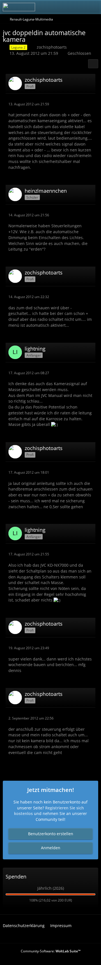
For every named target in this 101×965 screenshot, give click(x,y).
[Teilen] (93, 63)
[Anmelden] (79, 7)
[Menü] (93, 7)
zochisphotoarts (52, 47)
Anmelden (50, 847)
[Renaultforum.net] (19, 7)
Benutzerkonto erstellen (50, 833)
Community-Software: (51, 951)
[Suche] (65, 7)
